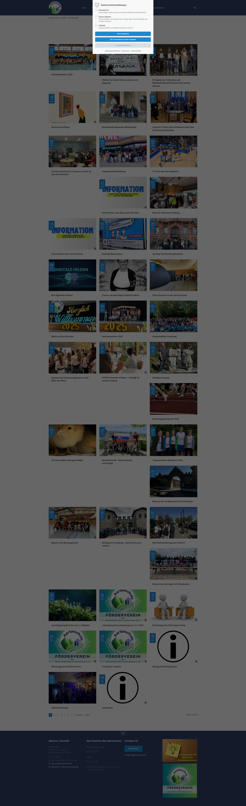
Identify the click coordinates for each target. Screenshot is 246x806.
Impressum (125, 51)
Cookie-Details (136, 51)
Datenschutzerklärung (112, 51)
